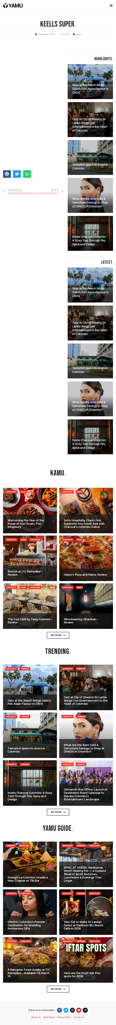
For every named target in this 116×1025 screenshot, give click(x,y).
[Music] (85, 1010)
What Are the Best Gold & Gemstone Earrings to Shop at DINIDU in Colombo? (84, 748)
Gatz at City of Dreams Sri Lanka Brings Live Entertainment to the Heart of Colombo (86, 700)
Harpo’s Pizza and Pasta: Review (85, 574)
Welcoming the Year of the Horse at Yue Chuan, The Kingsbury (26, 524)
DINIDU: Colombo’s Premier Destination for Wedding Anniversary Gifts (26, 925)
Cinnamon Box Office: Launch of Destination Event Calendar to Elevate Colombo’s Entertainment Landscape (85, 794)
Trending (25, 669)
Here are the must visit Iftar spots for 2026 (82, 974)
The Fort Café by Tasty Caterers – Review (30, 621)
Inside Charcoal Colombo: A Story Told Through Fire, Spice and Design (30, 796)
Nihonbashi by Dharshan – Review (81, 621)
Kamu (78, 34)
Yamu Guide (35, 540)
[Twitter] (65, 1010)
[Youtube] (78, 1010)
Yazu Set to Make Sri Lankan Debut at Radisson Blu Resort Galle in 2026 (83, 925)
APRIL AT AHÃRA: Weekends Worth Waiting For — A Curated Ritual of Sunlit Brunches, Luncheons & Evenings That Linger (85, 874)
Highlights (11, 492)
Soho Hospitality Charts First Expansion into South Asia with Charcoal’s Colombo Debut (84, 524)
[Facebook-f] (59, 1010)
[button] (58, 635)
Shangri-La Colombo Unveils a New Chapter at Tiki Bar (28, 879)
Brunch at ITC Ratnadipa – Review (25, 573)
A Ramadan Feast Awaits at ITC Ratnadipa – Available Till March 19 (29, 973)
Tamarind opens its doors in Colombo (26, 750)
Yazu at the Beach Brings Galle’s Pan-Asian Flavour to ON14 (29, 702)
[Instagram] (72, 1010)
